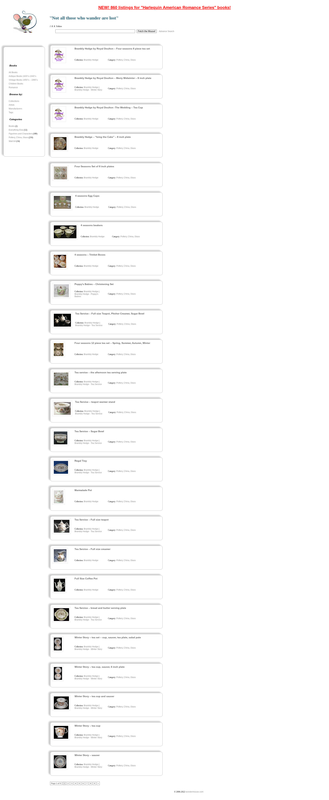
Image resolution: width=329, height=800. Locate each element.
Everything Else (16, 130)
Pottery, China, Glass (18, 137)
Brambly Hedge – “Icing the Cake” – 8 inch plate (103, 137)
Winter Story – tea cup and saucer (94, 696)
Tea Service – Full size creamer (92, 549)
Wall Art (12, 141)
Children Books (16, 83)
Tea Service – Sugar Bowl (89, 431)
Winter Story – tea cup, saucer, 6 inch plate (100, 666)
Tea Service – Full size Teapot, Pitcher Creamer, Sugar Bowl (109, 313)
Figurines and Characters (20, 133)
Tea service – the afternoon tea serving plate (101, 372)
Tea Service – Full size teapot (92, 519)
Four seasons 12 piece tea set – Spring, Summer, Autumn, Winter (112, 343)
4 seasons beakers (92, 225)
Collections (14, 101)
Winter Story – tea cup (87, 725)
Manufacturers (15, 108)
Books (12, 126)
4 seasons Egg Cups (87, 195)
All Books (13, 72)
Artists (11, 105)
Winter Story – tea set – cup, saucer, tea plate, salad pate (108, 637)
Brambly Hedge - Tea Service (88, 325)
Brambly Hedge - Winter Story (88, 90)
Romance (13, 87)
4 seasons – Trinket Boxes (90, 254)
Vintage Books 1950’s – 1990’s (23, 80)
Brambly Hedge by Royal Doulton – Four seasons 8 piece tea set (112, 48)
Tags (11, 112)
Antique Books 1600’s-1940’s (22, 76)
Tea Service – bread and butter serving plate (100, 608)
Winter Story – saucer (87, 755)
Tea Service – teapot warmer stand (95, 402)
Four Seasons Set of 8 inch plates (94, 166)
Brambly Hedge (91, 60)
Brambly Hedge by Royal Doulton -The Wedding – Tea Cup (109, 107)
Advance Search (166, 31)
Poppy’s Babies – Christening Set (94, 284)
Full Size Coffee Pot (86, 578)
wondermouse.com (194, 792)
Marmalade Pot (83, 490)
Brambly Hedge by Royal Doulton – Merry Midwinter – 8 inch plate (113, 78)
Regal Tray (81, 460)
